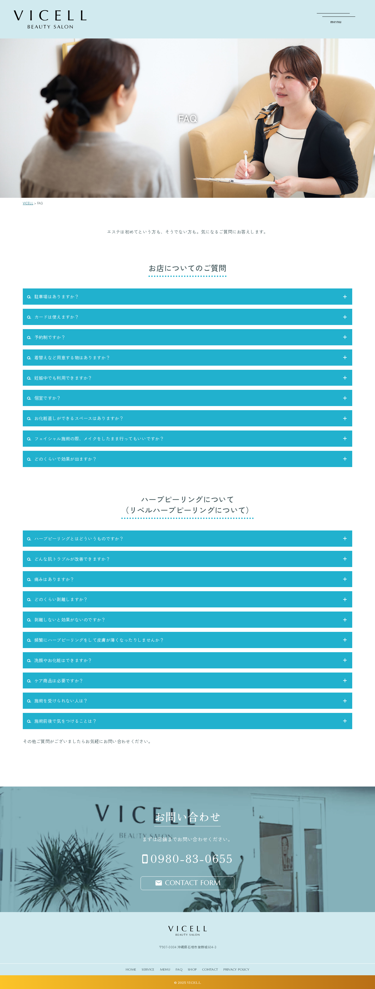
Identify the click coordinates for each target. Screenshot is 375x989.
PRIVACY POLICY (236, 969)
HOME (131, 969)
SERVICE (148, 969)
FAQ (179, 969)
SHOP (192, 969)
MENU (165, 969)
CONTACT (210, 969)
